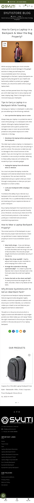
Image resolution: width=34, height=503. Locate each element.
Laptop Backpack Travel (8, 457)
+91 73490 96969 (21, 2)
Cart (2, 446)
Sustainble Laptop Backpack (9, 467)
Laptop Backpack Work (8, 452)
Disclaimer (4, 485)
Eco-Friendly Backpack (8, 462)
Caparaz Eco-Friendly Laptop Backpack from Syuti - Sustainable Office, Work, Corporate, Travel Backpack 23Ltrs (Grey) (16, 389)
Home (14, 16)
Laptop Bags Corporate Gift (9, 459)
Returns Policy (5, 482)
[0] (24, 6)
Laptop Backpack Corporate (9, 454)
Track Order (4, 444)
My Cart (28, 500)
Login (17, 500)
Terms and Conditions (7, 477)
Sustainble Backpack (7, 465)
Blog (19, 16)
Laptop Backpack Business (9, 449)
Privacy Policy (5, 479)
